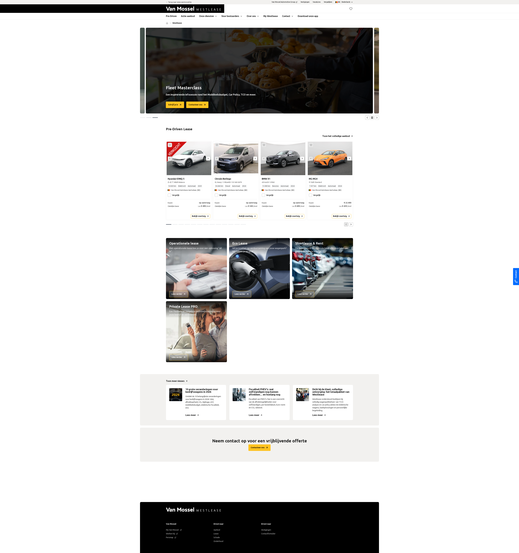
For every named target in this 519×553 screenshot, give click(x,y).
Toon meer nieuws (175, 381)
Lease (216, 534)
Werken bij (170, 534)
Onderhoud (218, 541)
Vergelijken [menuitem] (328, 2)
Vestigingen (266, 530)
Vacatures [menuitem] (317, 2)
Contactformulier (268, 534)
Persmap (169, 537)
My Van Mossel (172, 530)
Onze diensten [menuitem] (206, 16)
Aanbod (217, 530)
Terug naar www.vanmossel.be (180, 2)
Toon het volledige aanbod (336, 136)
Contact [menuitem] (286, 16)
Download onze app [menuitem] (308, 16)
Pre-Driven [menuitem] (171, 16)
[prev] (367, 118)
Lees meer (190, 415)
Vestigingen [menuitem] (305, 2)
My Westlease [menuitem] (270, 16)
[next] (377, 118)
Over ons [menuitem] (251, 16)
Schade (217, 537)
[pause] (372, 118)
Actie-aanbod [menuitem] (188, 16)
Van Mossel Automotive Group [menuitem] (283, 2)
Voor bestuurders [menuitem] (230, 16)
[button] (351, 8)
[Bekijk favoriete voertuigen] (351, 8)
